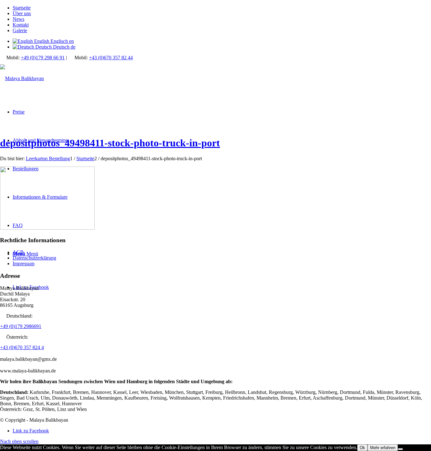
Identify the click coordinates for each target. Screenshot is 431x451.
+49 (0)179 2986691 (20, 326)
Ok (362, 447)
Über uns (22, 13)
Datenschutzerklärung (34, 258)
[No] (400, 449)
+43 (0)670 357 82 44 (111, 57)
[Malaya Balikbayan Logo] (22, 78)
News (18, 19)
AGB (18, 252)
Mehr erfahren (382, 447)
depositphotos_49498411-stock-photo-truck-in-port (110, 143)
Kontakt (21, 24)
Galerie (20, 30)
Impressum (23, 263)
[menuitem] (222, 8)
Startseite (22, 7)
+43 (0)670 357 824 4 (22, 347)
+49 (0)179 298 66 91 (43, 57)
